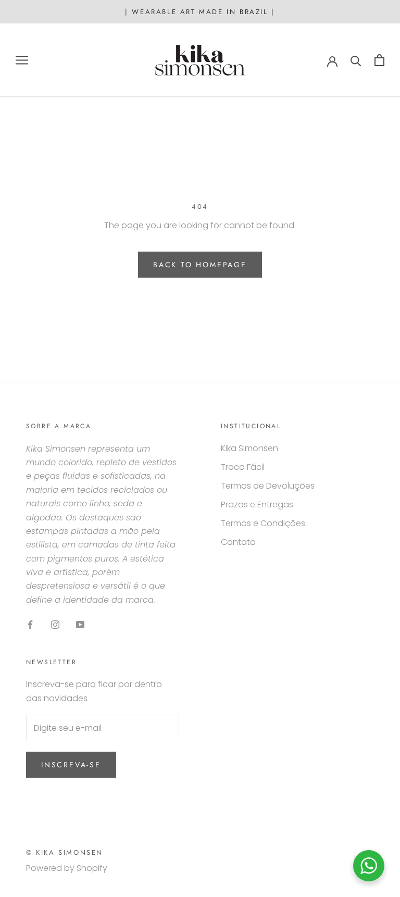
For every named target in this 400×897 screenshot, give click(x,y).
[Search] (356, 60)
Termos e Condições (263, 523)
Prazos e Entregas (257, 504)
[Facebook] (30, 624)
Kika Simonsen (249, 448)
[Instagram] (55, 624)
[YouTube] (80, 624)
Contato (238, 542)
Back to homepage (200, 264)
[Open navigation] (22, 60)
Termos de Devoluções (268, 486)
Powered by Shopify (66, 868)
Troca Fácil (243, 467)
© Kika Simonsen (64, 852)
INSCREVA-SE (71, 764)
